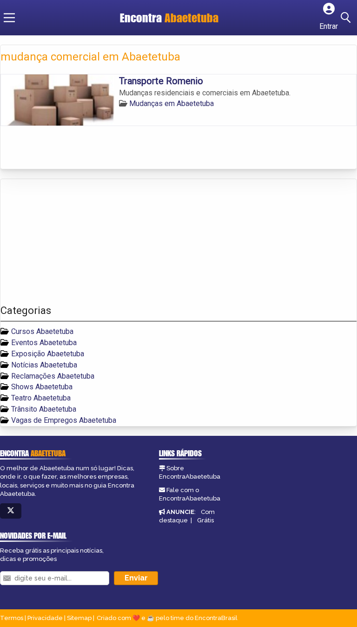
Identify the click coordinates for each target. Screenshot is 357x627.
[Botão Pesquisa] (347, 18)
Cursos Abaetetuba (42, 331)
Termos (11, 617)
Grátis (205, 520)
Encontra (169, 18)
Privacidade (45, 617)
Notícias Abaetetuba (44, 364)
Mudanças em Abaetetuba (171, 103)
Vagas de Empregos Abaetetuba (63, 420)
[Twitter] (10, 511)
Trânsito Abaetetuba (43, 409)
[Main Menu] (9, 17)
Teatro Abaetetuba (41, 398)
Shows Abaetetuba (42, 386)
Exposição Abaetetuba (47, 353)
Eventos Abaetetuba (44, 342)
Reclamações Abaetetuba (52, 376)
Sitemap (79, 617)
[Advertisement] (70, 242)
